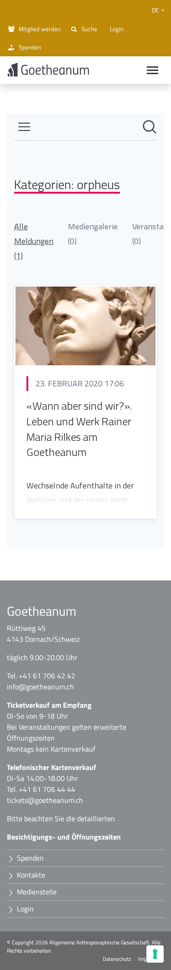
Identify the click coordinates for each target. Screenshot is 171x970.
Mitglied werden (40, 28)
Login (117, 28)
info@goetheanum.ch (40, 686)
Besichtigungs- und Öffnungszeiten (64, 836)
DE (156, 10)
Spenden (30, 47)
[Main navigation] (152, 70)
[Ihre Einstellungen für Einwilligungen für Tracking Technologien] (155, 954)
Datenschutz (117, 959)
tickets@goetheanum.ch (45, 800)
